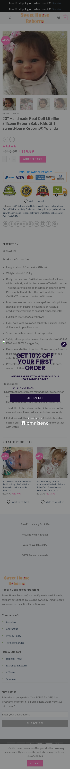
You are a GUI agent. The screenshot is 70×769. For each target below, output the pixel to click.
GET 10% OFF (35, 398)
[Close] (64, 344)
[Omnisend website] (35, 421)
